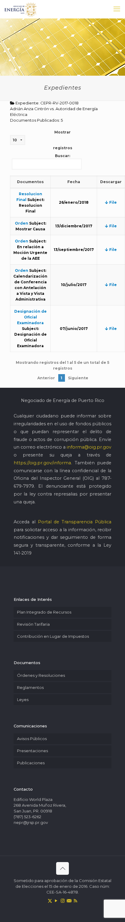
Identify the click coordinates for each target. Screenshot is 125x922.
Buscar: (62, 155)
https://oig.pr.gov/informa (42, 463)
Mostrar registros (62, 140)
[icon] (69, 901)
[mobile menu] (117, 9)
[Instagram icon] (62, 901)
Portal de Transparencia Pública (74, 522)
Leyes (23, 699)
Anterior (46, 378)
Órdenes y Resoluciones (41, 675)
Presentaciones (32, 750)
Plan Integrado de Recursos (44, 612)
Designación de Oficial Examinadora (30, 317)
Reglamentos (30, 687)
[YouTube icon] (56, 901)
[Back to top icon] (62, 868)
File (112, 202)
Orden (21, 223)
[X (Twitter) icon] (50, 901)
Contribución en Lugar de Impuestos (53, 636)
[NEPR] (21, 9)
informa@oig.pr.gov (89, 447)
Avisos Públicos (32, 738)
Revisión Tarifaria (33, 624)
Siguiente (78, 378)
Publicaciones (31, 762)
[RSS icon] (75, 901)
